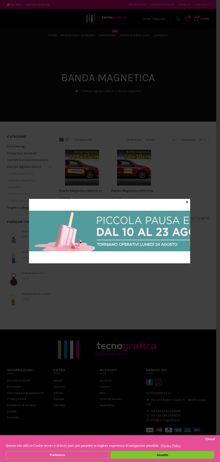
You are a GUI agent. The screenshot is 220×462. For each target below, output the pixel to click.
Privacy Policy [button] (171, 445)
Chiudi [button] (210, 439)
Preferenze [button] (57, 455)
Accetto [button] (162, 455)
